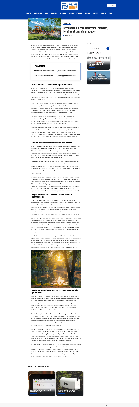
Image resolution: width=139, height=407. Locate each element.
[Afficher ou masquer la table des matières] (62, 66)
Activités (67, 23)
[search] (109, 6)
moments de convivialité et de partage (50, 157)
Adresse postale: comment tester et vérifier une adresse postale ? (69, 391)
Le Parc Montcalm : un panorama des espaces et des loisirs (44, 71)
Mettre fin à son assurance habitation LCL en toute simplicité (97, 64)
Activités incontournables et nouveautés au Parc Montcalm (43, 76)
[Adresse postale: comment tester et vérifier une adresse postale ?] (69, 383)
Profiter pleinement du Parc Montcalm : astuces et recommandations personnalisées (67, 76)
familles (42, 47)
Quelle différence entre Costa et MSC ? (98, 80)
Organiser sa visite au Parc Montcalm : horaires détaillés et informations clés (67, 71)
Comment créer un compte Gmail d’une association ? (40, 391)
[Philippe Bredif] (69, 6)
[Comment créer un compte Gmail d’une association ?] (41, 383)
